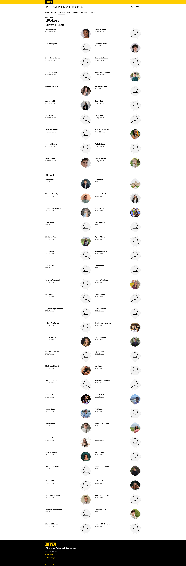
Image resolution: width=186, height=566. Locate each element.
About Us (53, 12)
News (68, 12)
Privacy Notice (48, 564)
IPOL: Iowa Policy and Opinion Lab (64, 7)
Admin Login (51, 558)
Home (47, 12)
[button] (135, 7)
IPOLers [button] (61, 12)
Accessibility (70, 564)
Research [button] (75, 12)
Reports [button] (83, 12)
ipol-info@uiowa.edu (51, 554)
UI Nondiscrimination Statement (59, 564)
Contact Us (92, 12)
